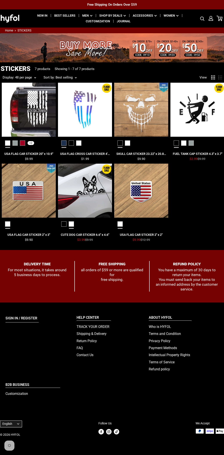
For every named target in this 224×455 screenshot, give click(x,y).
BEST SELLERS (64, 15)
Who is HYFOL (160, 327)
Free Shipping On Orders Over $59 (112, 5)
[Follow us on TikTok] (116, 431)
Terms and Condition (165, 334)
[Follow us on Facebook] (101, 431)
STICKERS (24, 30)
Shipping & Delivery (92, 334)
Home (9, 30)
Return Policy (87, 341)
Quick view (29, 154)
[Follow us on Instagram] (109, 431)
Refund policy (159, 369)
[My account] (211, 18)
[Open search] (202, 18)
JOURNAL (124, 21)
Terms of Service (162, 362)
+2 (30, 143)
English (7, 423)
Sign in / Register (21, 318)
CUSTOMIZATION (98, 21)
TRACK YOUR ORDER (93, 327)
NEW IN (42, 15)
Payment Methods (163, 348)
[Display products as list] (220, 77)
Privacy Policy (159, 341)
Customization (16, 394)
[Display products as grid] (213, 77)
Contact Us (85, 355)
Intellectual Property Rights (169, 355)
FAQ (80, 348)
